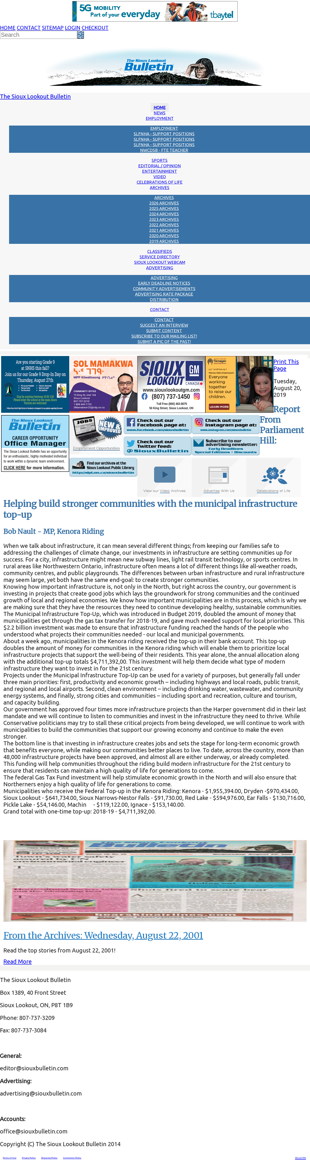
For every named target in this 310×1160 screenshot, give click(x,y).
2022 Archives (164, 225)
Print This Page (286, 365)
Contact (29, 27)
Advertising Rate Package (164, 294)
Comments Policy (72, 1158)
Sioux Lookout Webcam (159, 262)
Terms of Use (9, 1158)
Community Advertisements (164, 288)
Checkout (95, 27)
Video (159, 176)
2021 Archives (164, 230)
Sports (159, 160)
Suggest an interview (164, 325)
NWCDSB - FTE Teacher (164, 150)
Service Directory (160, 257)
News (159, 113)
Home (7, 27)
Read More (17, 961)
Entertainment (159, 171)
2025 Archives (164, 208)
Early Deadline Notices (164, 283)
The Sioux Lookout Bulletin (35, 96)
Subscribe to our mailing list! (164, 336)
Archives (159, 187)
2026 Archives (164, 203)
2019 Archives (164, 241)
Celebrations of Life (159, 182)
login (72, 27)
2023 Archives (164, 219)
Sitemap (53, 27)
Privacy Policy (29, 1158)
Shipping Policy (49, 1158)
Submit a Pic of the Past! (164, 341)
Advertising (159, 267)
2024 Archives (164, 214)
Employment (160, 118)
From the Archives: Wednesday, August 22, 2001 (103, 935)
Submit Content (164, 330)
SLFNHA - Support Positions (164, 133)
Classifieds (159, 251)
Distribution (164, 299)
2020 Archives (164, 235)
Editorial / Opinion (159, 165)
